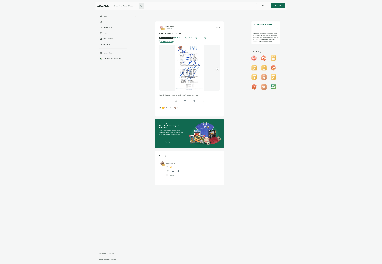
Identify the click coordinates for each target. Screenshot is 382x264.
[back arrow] (136, 16)
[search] (141, 6)
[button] (188, 89)
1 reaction (172, 175)
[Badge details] (254, 58)
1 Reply (179, 108)
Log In (263, 5)
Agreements (102, 253)
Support (111, 253)
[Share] (203, 101)
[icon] (176, 101)
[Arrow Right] (217, 69)
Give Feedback (104, 256)
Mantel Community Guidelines (107, 259)
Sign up (278, 5)
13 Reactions (169, 108)
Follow (217, 27)
